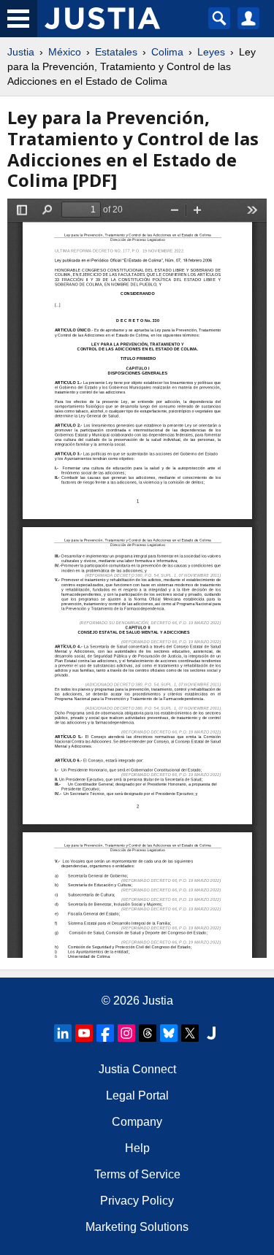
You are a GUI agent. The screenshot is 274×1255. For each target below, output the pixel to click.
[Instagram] (126, 1033)
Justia (20, 52)
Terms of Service (137, 1174)
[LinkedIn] (63, 1033)
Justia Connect (137, 1069)
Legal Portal (137, 1095)
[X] (190, 1033)
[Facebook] (105, 1033)
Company (137, 1122)
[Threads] (147, 1033)
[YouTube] (84, 1033)
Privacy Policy (137, 1200)
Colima (167, 52)
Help (137, 1148)
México (64, 52)
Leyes (211, 52)
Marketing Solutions (137, 1227)
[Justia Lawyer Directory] (211, 1033)
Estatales (116, 52)
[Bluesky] (169, 1033)
